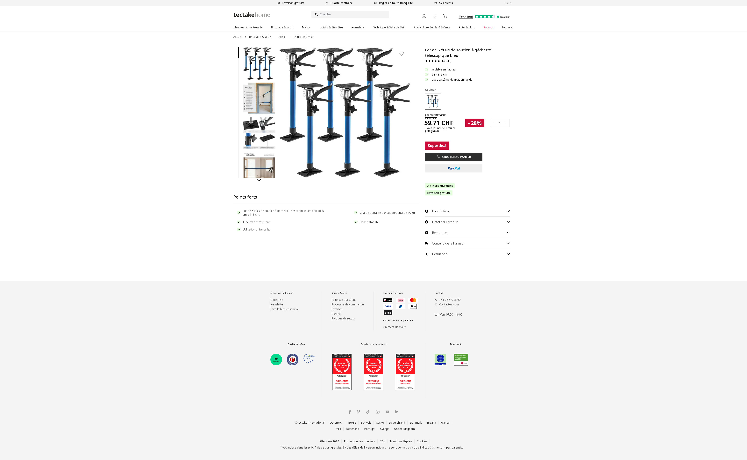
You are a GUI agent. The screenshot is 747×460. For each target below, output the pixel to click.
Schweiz (366, 422)
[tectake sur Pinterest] (358, 412)
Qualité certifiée (296, 344)
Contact (439, 293)
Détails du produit (445, 222)
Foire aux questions (343, 300)
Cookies (422, 441)
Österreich (336, 422)
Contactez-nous (449, 304)
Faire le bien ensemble (284, 309)
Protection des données (359, 441)
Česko (380, 422)
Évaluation (439, 254)
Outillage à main (304, 37)
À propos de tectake (281, 293)
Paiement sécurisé (393, 293)
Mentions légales (401, 441)
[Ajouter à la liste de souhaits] (401, 53)
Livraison (337, 309)
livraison (369, 447)
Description (440, 211)
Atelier (283, 37)
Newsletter (277, 304)
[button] (259, 63)
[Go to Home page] (251, 14)
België (352, 422)
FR (506, 3)
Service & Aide (339, 293)
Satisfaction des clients (374, 344)
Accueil (237, 37)
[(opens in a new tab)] (276, 359)
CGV (382, 441)
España (431, 422)
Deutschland (397, 422)
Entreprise (276, 300)
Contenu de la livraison (448, 243)
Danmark (416, 422)
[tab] (238, 52)
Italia (338, 429)
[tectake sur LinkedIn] (396, 411)
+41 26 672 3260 (449, 300)
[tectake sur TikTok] (368, 412)
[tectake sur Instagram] (378, 412)
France (445, 422)
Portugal (369, 429)
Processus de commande (347, 304)
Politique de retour (343, 318)
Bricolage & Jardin (260, 37)
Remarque (439, 232)
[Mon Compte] (424, 16)
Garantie (336, 314)
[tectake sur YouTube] (387, 412)
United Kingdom (404, 429)
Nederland (352, 429)
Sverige (384, 429)
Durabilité (455, 344)
